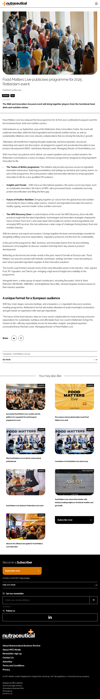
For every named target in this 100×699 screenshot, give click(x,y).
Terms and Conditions (13, 665)
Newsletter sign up (12, 653)
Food (12, 95)
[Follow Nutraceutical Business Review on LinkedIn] (50, 618)
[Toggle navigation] (96, 4)
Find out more (9, 585)
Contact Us (8, 657)
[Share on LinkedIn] (14, 338)
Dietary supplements (87, 470)
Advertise (7, 661)
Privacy (6, 669)
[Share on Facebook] (21, 338)
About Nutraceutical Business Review (21, 645)
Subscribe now (65, 520)
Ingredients (6, 95)
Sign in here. (25, 578)
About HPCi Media (12, 649)
